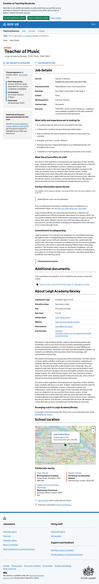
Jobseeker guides (10, 540)
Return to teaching (10, 545)
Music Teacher (42, 473)
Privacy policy (16, 566)
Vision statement (9, 569)
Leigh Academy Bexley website (67, 322)
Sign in (93, 24)
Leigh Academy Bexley (61, 434)
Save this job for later (46, 63)
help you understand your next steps (71, 208)
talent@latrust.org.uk (64, 326)
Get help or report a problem (62, 550)
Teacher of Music (75, 473)
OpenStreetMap (85, 464)
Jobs (24, 31)
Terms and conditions (32, 566)
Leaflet (72, 464)
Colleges (41, 31)
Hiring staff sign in (58, 532)
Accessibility (48, 566)
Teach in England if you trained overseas (19, 549)
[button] (65, 445)
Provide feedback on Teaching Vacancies (67, 554)
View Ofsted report (62, 317)
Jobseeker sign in (10, 532)
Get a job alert (43, 500)
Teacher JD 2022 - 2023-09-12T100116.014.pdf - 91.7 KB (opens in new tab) (64, 284)
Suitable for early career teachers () (70, 81)
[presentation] (65, 445)
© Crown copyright (88, 578)
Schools (32, 31)
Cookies (6, 566)
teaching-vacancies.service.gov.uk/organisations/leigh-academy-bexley (73, 333)
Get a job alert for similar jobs (18, 63)
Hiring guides (56, 536)
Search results (14, 40)
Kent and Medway (64, 505)
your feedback (27, 36)
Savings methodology (63, 566)
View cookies (56, 18)
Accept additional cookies (14, 18)
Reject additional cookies (38, 18)
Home (5, 40)
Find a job (7, 536)
